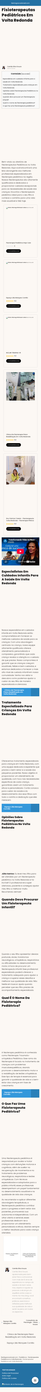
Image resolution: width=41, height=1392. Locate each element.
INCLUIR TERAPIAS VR (13, 353)
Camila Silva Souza (14, 66)
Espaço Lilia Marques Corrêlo (17, 298)
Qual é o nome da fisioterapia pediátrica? (19, 103)
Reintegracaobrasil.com (20, 3)
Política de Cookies (9, 1378)
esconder (25, 74)
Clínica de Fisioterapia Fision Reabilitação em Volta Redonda (18, 435)
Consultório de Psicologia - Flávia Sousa (31, 1322)
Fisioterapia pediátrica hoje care (18, 243)
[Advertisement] (20, 44)
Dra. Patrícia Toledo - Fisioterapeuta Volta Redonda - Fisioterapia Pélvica (20, 519)
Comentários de (13, 251)
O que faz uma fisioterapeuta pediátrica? (19, 106)
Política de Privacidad (10, 1373)
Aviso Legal (6, 1376)
